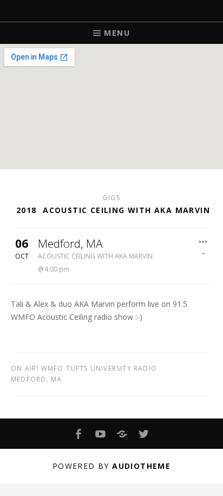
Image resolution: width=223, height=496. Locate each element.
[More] (203, 246)
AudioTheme (141, 466)
